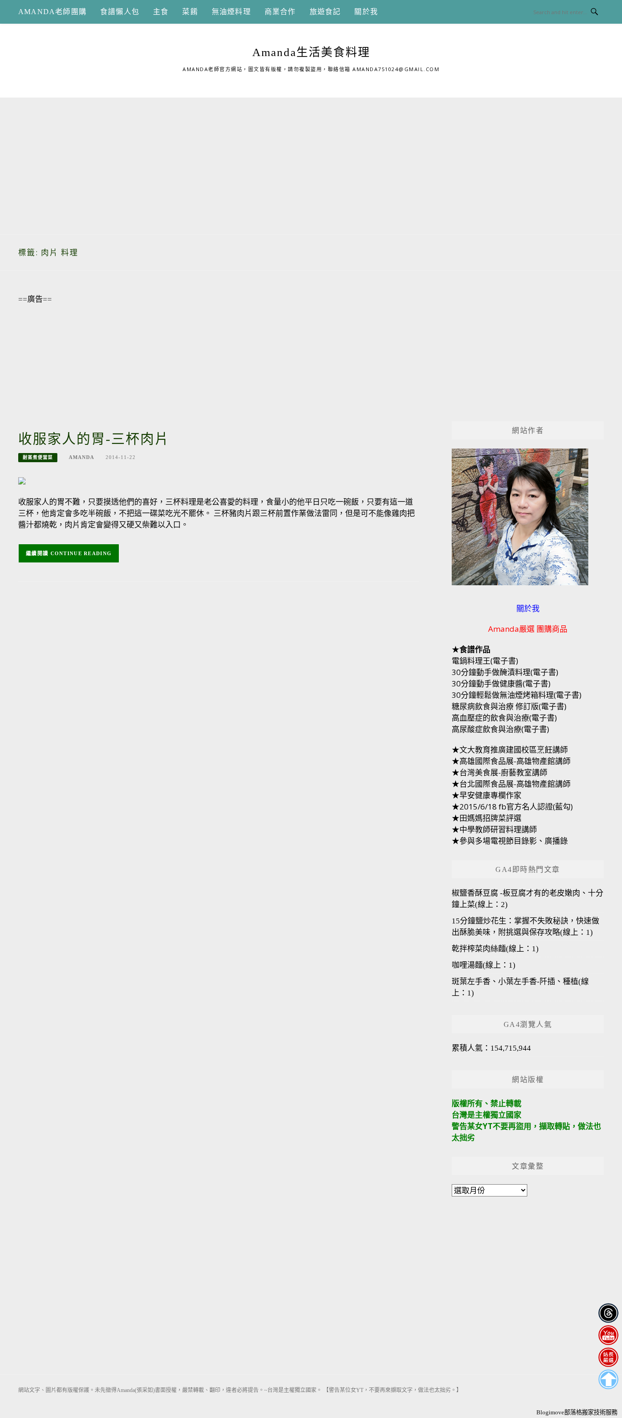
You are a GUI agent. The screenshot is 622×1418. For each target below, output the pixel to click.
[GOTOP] (608, 1379)
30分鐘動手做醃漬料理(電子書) (505, 672)
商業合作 (280, 11)
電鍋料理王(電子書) (485, 660)
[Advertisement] (311, 161)
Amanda (81, 457)
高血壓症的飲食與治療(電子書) (504, 717)
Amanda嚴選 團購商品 (527, 629)
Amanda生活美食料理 (311, 52)
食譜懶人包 (119, 11)
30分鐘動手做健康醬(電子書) (501, 683)
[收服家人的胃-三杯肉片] (21, 480)
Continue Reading (81, 553)
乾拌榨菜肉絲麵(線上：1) (495, 948)
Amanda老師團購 (52, 11)
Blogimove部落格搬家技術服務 (576, 1412)
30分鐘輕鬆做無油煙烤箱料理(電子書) (516, 695)
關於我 (366, 11)
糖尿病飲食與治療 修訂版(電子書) (509, 706)
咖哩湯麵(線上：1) (483, 965)
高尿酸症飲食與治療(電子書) (500, 729)
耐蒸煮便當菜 (38, 457)
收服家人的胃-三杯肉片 (93, 438)
